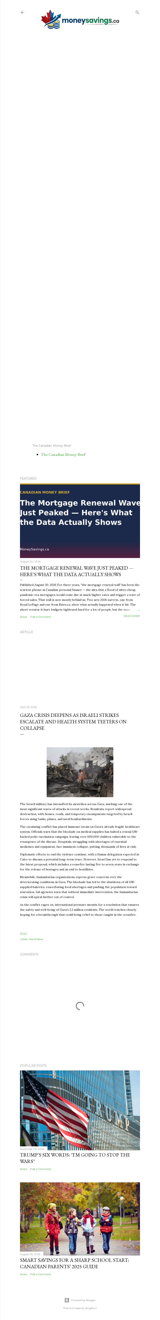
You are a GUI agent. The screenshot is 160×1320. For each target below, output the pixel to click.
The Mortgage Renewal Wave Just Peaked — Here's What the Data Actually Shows (77, 571)
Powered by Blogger (83, 1300)
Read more (132, 615)
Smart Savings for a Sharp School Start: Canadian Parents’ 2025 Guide (74, 1263)
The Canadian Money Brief (63, 454)
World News (36, 939)
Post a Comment (40, 616)
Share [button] (23, 616)
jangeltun (91, 1308)
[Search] (137, 11)
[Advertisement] (80, 236)
